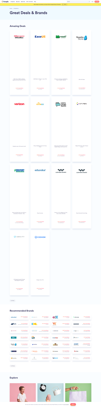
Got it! (73, 404)
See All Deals (13, 300)
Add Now (65, 4)
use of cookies (66, 404)
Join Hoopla (97, 1)
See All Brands (13, 365)
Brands (11, 8)
